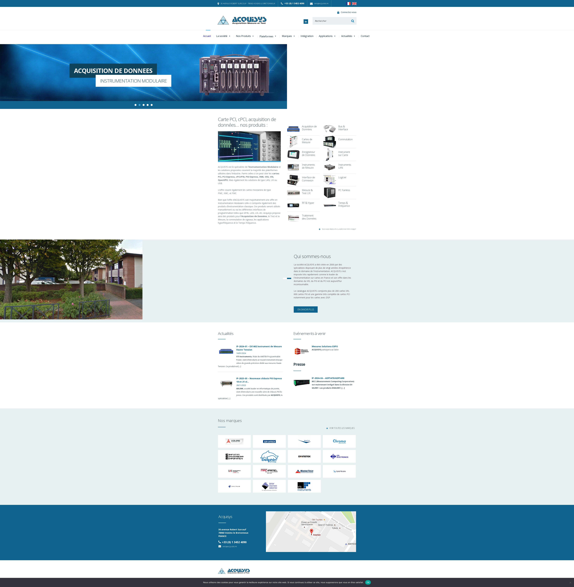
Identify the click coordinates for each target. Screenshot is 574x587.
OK (368, 582)
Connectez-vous (349, 12)
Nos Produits (243, 36)
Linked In (306, 21)
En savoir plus (305, 309)
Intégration (307, 36)
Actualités (346, 36)
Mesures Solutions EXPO (325, 346)
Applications (326, 36)
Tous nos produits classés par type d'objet (339, 229)
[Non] (570, 582)
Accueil (207, 36)
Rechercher (353, 21)
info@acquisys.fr (321, 3)
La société (221, 36)
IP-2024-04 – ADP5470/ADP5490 (328, 378)
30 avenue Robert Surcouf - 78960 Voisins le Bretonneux (247, 3)
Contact (365, 36)
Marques (287, 36)
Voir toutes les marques (342, 428)
